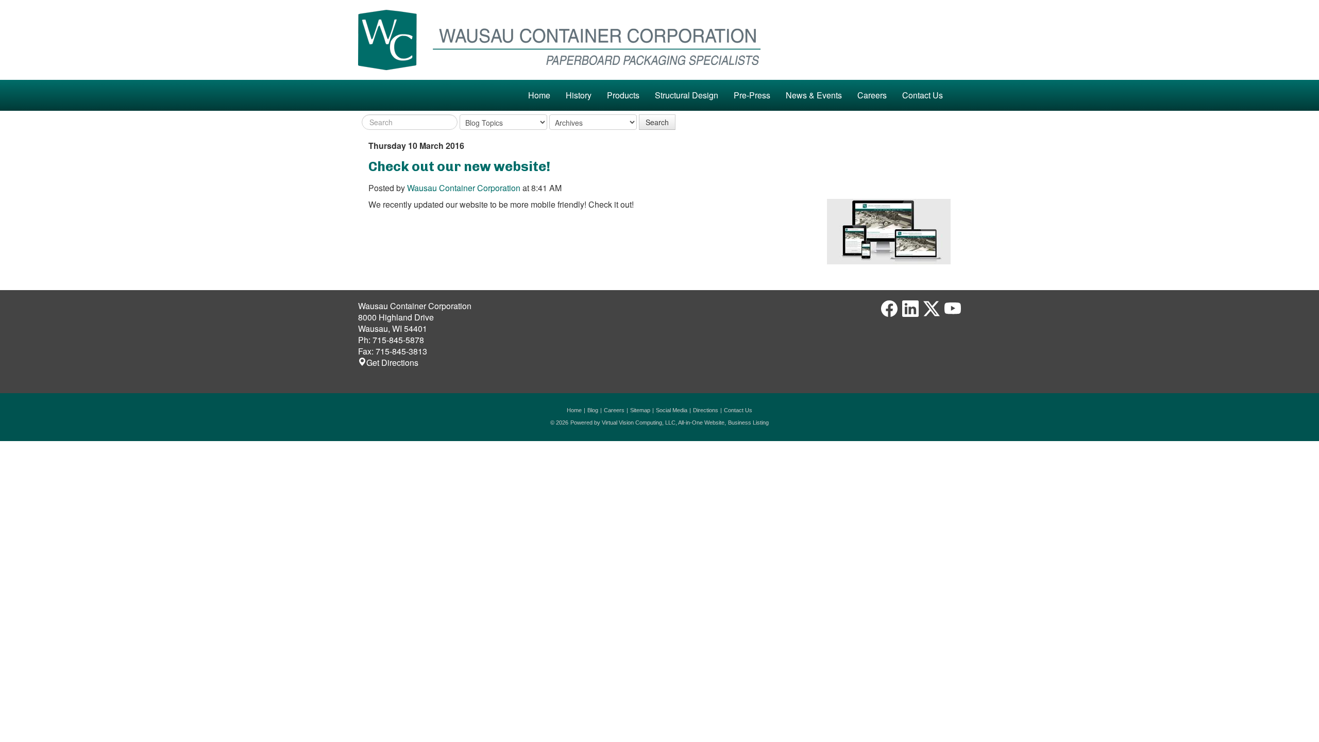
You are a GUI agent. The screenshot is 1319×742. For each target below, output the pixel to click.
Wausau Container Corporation (463, 188)
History (578, 95)
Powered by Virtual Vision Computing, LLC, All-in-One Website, (648, 422)
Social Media (671, 410)
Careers (872, 95)
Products (623, 95)
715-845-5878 (398, 340)
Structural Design (686, 95)
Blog (592, 410)
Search (657, 122)
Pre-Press (752, 95)
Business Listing (748, 422)
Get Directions (392, 362)
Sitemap (640, 410)
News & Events (814, 95)
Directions (705, 410)
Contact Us (922, 95)
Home (539, 95)
